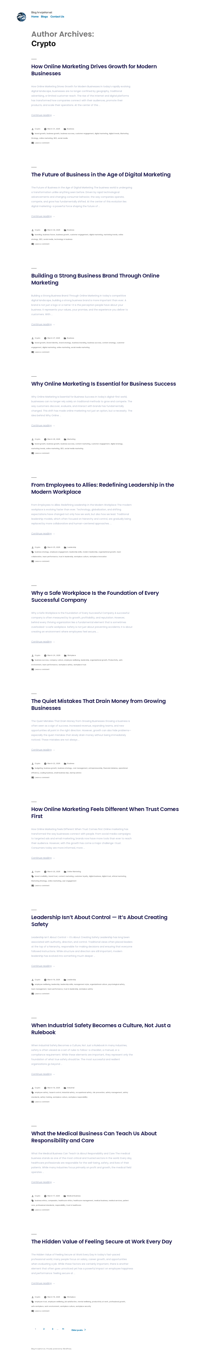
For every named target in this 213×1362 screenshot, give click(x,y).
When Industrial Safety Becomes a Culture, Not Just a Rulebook (101, 1029)
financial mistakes (110, 768)
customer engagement (84, 133)
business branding (79, 343)
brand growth (40, 133)
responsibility (60, 1205)
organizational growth (107, 552)
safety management (114, 1092)
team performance (50, 556)
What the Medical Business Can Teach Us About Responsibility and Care (94, 1137)
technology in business (63, 239)
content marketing (82, 444)
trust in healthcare (73, 1205)
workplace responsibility (78, 1097)
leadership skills (75, 552)
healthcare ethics (65, 1200)
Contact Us (57, 16)
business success (67, 133)
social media (63, 138)
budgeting (39, 768)
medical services (115, 1200)
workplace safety (66, 665)
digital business (95, 876)
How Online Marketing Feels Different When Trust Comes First (105, 812)
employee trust (41, 1302)
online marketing (46, 138)
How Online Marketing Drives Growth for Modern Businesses (94, 70)
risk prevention (99, 1092)
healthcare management (83, 1200)
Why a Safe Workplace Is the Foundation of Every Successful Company (95, 596)
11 (63, 1329)
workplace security (83, 1306)
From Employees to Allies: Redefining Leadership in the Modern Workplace (102, 488)
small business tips (61, 773)
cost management (80, 768)
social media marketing (80, 347)
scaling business (46, 773)
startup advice (75, 773)
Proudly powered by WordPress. (59, 1349)
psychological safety (116, 984)
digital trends (114, 133)
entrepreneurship (95, 768)
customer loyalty (81, 876)
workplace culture (81, 556)
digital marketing (101, 133)
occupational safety (84, 1092)
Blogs (44, 16)
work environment (52, 1306)
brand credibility (41, 876)
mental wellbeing (84, 1302)
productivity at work (100, 1302)
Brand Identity (52, 343)
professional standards (45, 1205)
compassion (52, 1200)
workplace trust (80, 665)
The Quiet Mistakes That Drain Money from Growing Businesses (98, 704)
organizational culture (98, 984)
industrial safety (68, 1092)
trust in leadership (66, 556)
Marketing (71, 439)
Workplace (71, 655)
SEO (55, 138)
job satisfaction (71, 1302)
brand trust (53, 876)
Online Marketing (74, 871)
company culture (56, 660)
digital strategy (117, 444)
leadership (85, 660)
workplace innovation (98, 556)
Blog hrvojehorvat (41, 12)
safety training (46, 1097)
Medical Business (74, 1196)
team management (39, 989)
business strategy (42, 552)
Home (35, 16)
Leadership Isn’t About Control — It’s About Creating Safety (99, 920)
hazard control (55, 1092)
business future (49, 235)
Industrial (70, 1088)
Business (70, 129)
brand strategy (65, 343)
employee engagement (59, 552)
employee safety (41, 1092)
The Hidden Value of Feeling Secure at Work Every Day (101, 1241)
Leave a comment (42, 143)
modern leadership (90, 552)
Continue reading (43, 115)
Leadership (71, 547)
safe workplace (37, 1306)
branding (38, 235)
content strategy (109, 343)
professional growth (117, 1302)
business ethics (41, 1200)
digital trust (106, 876)
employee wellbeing (72, 660)
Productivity (113, 660)
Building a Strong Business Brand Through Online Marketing (95, 279)
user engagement (69, 881)
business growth (53, 133)
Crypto (37, 129)
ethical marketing (119, 876)
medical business (101, 1200)
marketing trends (110, 235)
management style (81, 984)
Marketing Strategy (39, 881)
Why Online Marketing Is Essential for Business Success (103, 383)
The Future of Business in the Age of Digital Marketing (101, 174)
